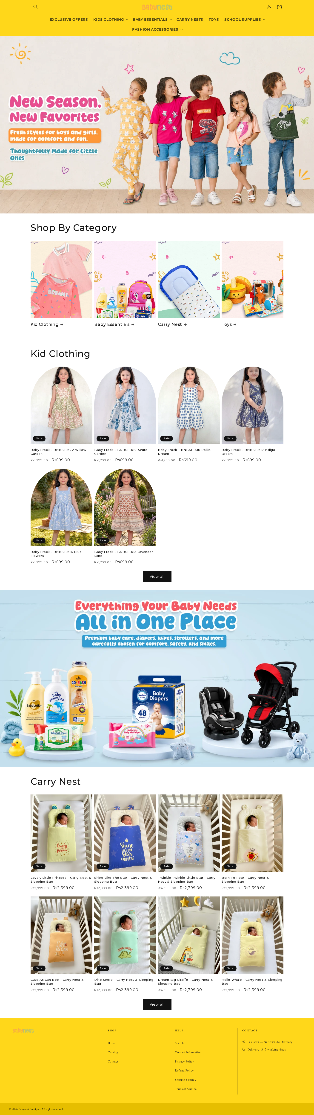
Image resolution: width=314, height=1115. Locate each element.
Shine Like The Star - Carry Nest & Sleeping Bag (123, 879)
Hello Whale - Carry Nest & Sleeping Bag (252, 981)
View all (157, 576)
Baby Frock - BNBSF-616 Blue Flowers (56, 554)
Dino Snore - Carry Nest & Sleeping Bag (123, 981)
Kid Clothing (45, 324)
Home (111, 1043)
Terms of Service (186, 1089)
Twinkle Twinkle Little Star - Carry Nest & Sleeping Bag (186, 879)
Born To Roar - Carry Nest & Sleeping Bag (245, 879)
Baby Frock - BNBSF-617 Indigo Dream (248, 451)
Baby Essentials (112, 324)
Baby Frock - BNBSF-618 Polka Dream (184, 451)
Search (179, 1043)
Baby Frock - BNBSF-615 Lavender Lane (123, 554)
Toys (227, 324)
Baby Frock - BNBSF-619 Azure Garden (121, 451)
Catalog (113, 1052)
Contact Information (188, 1052)
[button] (36, 7)
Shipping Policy (185, 1079)
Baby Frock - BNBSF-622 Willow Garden (58, 451)
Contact (113, 1061)
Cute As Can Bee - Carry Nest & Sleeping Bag (57, 981)
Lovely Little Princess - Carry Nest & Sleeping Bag (61, 879)
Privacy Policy (184, 1061)
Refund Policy (184, 1070)
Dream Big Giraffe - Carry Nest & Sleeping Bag (185, 981)
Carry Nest (170, 324)
